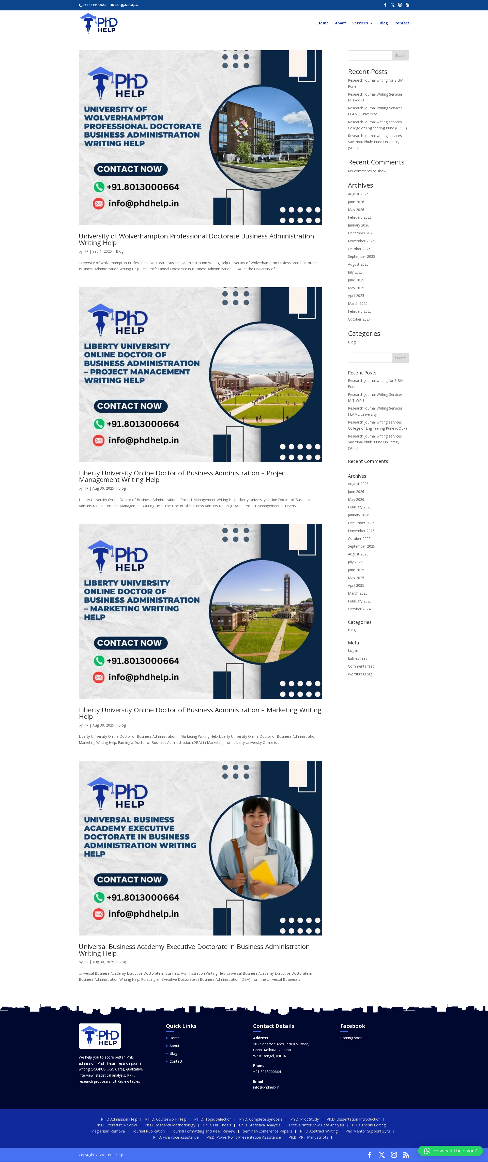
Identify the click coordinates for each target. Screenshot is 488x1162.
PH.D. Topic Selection (213, 1119)
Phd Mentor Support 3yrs (367, 1131)
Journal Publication (149, 1131)
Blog (383, 23)
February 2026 (360, 217)
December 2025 (361, 233)
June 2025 (356, 280)
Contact (401, 23)
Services (360, 23)
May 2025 (356, 287)
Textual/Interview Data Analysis (316, 1124)
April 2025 (356, 295)
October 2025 (359, 248)
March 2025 (358, 303)
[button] (450, 1151)
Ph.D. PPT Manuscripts (308, 1137)
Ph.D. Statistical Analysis (260, 1124)
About (340, 23)
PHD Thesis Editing (369, 1124)
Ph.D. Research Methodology (170, 1124)
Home (323, 23)
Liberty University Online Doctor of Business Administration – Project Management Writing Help (183, 476)
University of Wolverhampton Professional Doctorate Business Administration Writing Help (196, 239)
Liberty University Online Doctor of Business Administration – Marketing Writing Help (200, 713)
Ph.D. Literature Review (116, 1124)
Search (400, 55)
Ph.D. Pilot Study (304, 1119)
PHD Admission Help (119, 1119)
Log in (353, 650)
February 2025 (360, 311)
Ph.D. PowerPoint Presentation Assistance (243, 1137)
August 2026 (358, 193)
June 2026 (356, 201)
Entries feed (358, 658)
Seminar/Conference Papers (267, 1131)
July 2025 (355, 272)
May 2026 (356, 209)
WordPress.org (360, 674)
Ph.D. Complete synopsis (261, 1119)
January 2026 (358, 225)
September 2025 (361, 256)
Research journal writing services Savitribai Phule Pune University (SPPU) (375, 141)
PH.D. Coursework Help (166, 1119)
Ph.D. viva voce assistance (176, 1137)
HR (86, 251)
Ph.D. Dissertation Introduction (353, 1119)
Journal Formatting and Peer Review (203, 1131)
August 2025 (358, 264)
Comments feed (361, 666)
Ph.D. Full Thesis (217, 1124)
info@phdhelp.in (266, 1087)
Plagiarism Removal (108, 1131)
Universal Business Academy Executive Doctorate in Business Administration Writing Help (194, 950)
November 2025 (361, 240)
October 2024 (359, 319)
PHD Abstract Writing (319, 1131)
